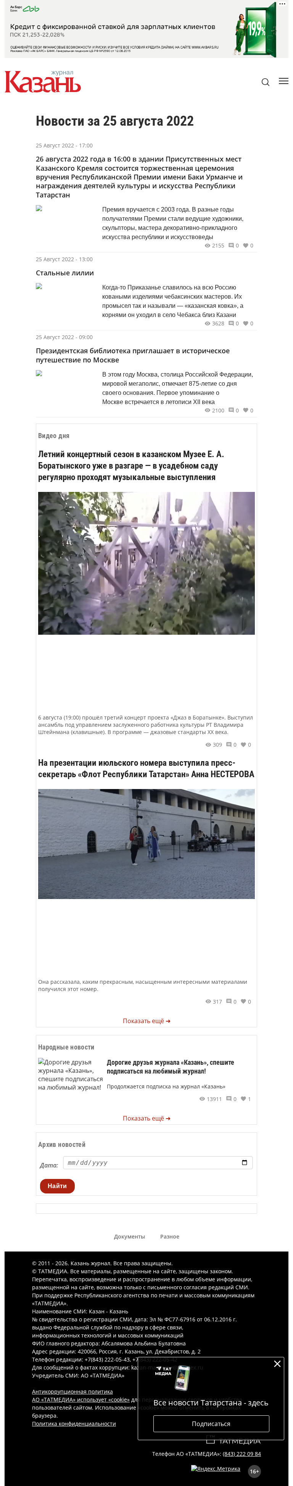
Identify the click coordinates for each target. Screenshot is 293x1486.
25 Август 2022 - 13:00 (64, 259)
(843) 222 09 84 (242, 1453)
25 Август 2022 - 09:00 (64, 337)
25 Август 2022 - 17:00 (64, 145)
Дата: (49, 1165)
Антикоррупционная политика (72, 1391)
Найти (57, 1186)
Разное (169, 1236)
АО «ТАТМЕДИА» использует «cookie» (81, 1399)
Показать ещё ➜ (147, 1021)
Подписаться (211, 1424)
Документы (129, 1236)
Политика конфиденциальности (74, 1423)
